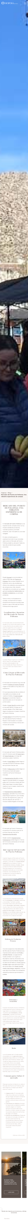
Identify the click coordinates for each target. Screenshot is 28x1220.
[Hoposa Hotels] (10, 3)
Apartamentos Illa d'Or (11, 778)
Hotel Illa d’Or (12, 705)
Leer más (11, 1192)
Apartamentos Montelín (10, 834)
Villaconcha (11, 769)
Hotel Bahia (11, 761)
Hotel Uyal (20, 754)
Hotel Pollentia (9, 756)
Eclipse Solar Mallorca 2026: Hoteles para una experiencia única (10, 1182)
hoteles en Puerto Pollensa (16, 684)
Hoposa (9, 577)
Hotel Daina (7, 716)
